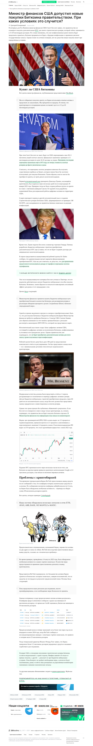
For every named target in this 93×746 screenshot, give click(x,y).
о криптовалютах (16, 714)
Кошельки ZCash (69, 5)
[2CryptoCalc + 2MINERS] (72, 712)
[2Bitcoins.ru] (15, 730)
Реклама (73, 2)
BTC (36, 30)
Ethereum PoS (32, 5)
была (26, 291)
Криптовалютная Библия (64, 1)
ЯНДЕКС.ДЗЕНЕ (65, 273)
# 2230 (30, 699)
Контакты (78, 2)
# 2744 (39, 695)
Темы (25, 734)
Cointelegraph (45, 495)
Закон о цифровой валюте (37, 730)
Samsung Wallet (60, 5)
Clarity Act (25, 5)
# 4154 (73, 695)
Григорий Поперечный (18, 25)
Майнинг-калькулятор (49, 2)
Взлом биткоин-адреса (60, 730)
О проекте (37, 734)
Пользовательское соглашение (72, 741)
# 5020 (16, 699)
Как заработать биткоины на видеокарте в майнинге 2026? (24, 8)
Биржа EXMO (18, 5)
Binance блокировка (72, 730)
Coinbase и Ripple (49, 730)
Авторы (30, 734)
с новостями (15, 710)
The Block (69, 93)
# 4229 (14, 695)
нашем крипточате (58, 671)
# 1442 (61, 695)
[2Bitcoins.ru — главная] (13, 2)
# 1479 (26, 695)
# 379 (51, 695)
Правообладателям (70, 742)
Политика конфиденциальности (72, 739)
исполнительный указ (32, 181)
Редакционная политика (71, 738)
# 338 (42, 699)
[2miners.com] (42, 705)
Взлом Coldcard (51, 5)
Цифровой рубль (41, 5)
